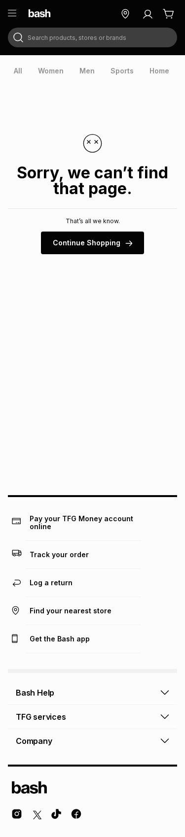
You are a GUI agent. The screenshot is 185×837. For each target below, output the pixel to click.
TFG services (41, 717)
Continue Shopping (86, 242)
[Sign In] (147, 14)
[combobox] (92, 37)
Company (34, 741)
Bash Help (35, 693)
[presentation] (18, 71)
